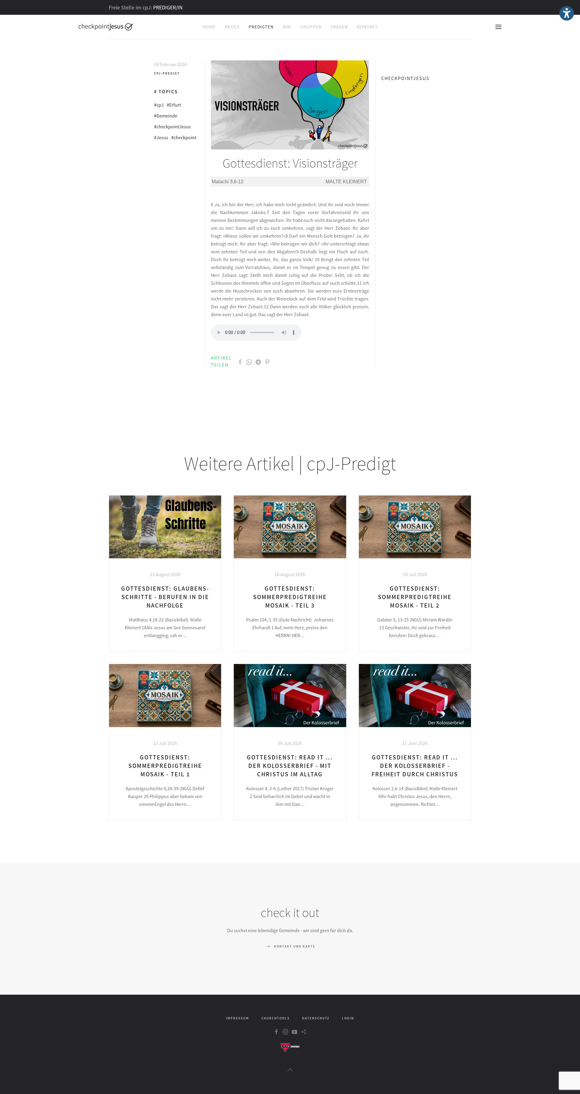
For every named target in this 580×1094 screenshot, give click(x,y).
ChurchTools (275, 1018)
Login (348, 1018)
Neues (232, 27)
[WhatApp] (249, 361)
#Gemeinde (165, 116)
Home (209, 27)
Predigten (261, 27)
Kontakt (367, 27)
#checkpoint (183, 137)
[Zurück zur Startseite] (106, 27)
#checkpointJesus (172, 127)
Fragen (339, 27)
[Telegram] (258, 361)
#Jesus (161, 137)
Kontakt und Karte (294, 946)
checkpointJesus (405, 78)
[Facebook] (240, 361)
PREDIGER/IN (168, 7)
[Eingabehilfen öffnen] (566, 13)
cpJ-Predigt (167, 73)
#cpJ (159, 105)
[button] (498, 27)
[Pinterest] (267, 361)
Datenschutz (316, 1018)
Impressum (237, 1018)
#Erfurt (174, 105)
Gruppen (311, 27)
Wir (287, 27)
